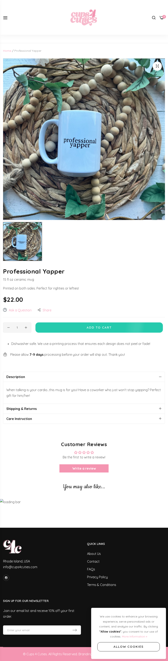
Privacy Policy (97, 577)
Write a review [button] (84, 468)
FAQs (91, 569)
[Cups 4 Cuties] (84, 17)
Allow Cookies (129, 647)
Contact (93, 561)
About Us (94, 554)
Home (7, 51)
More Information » (134, 636)
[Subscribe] (74, 630)
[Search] (154, 17)
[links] (6, 578)
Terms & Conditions (101, 585)
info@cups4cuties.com (20, 567)
